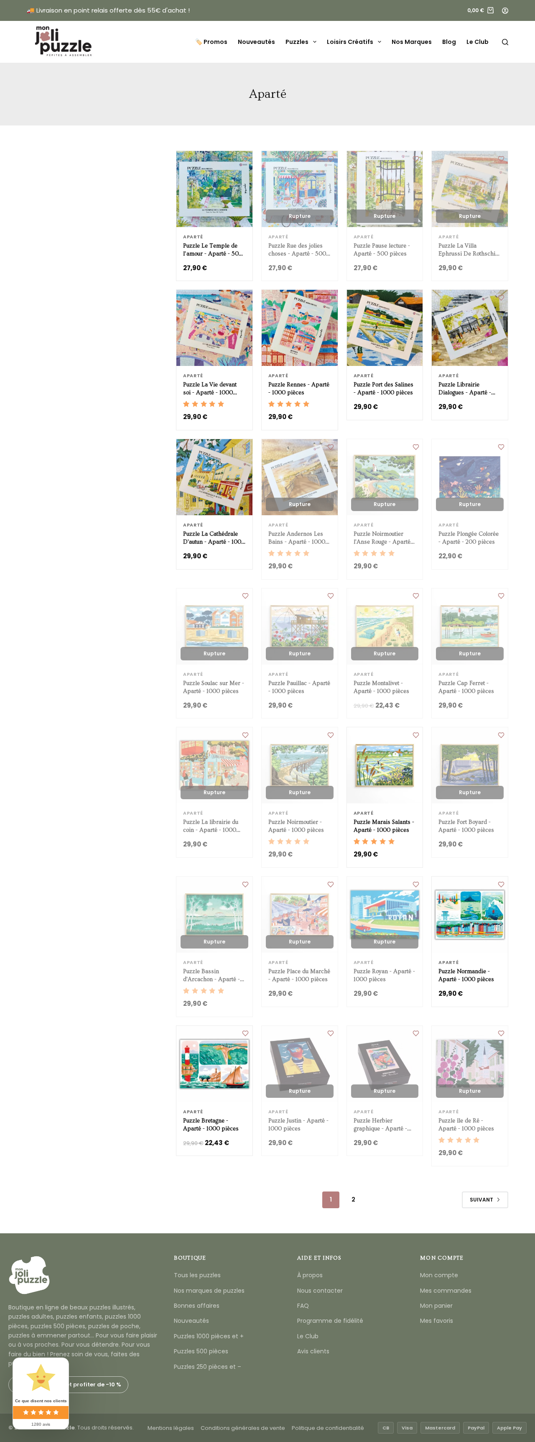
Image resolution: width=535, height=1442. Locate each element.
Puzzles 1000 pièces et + (209, 1336)
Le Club (477, 42)
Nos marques (412, 42)
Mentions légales (171, 1428)
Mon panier (436, 1305)
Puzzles (296, 42)
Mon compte (439, 1275)
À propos (310, 1275)
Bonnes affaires (196, 1305)
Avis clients (313, 1351)
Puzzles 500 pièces (201, 1351)
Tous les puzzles (197, 1275)
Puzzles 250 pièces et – (207, 1367)
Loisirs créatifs (350, 42)
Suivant (481, 1199)
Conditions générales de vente (243, 1428)
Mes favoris (436, 1321)
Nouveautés (256, 42)
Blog (449, 42)
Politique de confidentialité (328, 1428)
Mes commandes (445, 1290)
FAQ (303, 1305)
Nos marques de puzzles (209, 1290)
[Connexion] (505, 11)
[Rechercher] (505, 42)
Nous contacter (320, 1290)
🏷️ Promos (211, 42)
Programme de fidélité (330, 1321)
